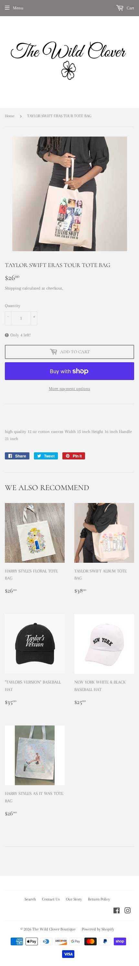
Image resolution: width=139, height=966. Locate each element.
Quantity (12, 305)
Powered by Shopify (98, 929)
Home (10, 116)
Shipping (13, 288)
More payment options (69, 388)
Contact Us (51, 899)
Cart (129, 7)
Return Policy (99, 899)
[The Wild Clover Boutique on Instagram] (127, 911)
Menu (18, 7)
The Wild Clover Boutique (54, 929)
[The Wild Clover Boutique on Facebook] (116, 911)
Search (30, 899)
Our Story (74, 899)
